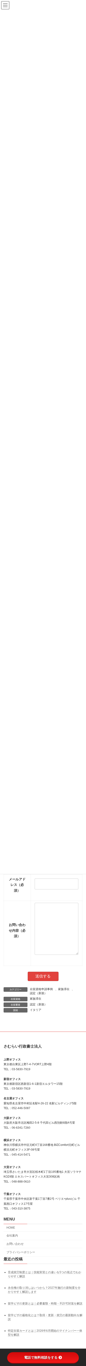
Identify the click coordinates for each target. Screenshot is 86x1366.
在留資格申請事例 (41, 989)
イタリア (35, 1010)
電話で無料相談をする (41, 1357)
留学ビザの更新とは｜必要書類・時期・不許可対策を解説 (45, 1303)
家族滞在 (64, 989)
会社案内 (12, 1235)
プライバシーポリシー (20, 1252)
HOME (10, 1227)
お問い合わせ (15, 1244)
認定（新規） (38, 993)
